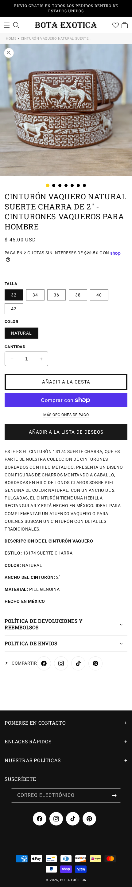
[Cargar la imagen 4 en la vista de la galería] (66, 185)
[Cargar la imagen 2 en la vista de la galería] (53, 185)
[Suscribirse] (114, 795)
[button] (6, 25)
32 (14, 294)
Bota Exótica (73, 880)
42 (14, 308)
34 (35, 294)
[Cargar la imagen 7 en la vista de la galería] (84, 185)
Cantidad (15, 346)
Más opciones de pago (66, 415)
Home (11, 39)
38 (78, 294)
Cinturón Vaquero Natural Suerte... (56, 39)
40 (99, 294)
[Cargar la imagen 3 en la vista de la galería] (59, 185)
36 (56, 294)
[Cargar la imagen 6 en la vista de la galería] (78, 185)
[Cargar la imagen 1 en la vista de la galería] (47, 185)
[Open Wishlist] (115, 25)
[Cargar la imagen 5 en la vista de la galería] (72, 185)
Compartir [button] (24, 663)
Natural (21, 333)
